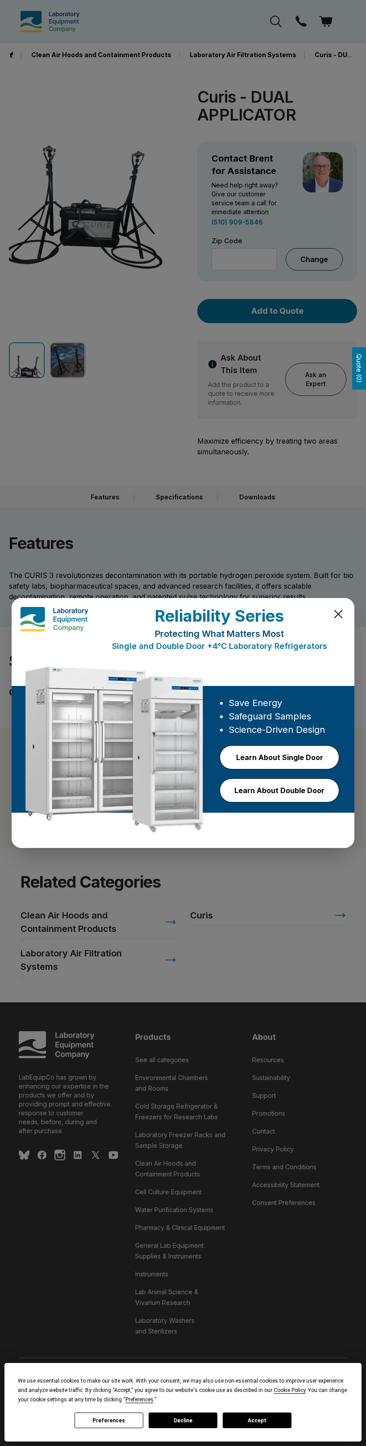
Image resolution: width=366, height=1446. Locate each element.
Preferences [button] (139, 1399)
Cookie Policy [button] (289, 1390)
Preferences (108, 1420)
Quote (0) (359, 368)
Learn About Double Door (279, 790)
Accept (257, 1420)
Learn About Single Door (279, 757)
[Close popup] (338, 614)
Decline (183, 1420)
